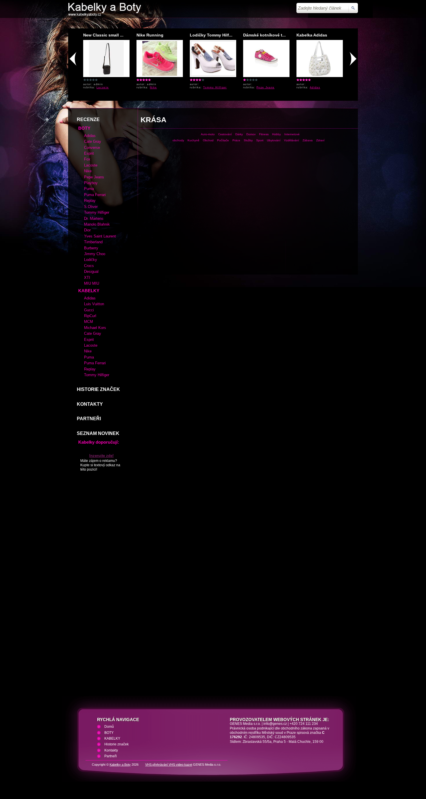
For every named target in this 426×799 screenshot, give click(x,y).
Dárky (239, 134)
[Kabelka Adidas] (320, 75)
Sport (259, 140)
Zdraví (320, 140)
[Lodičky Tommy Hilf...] (216, 75)
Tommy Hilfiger (215, 87)
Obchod (208, 140)
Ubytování (274, 140)
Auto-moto (208, 134)
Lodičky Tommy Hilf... (211, 35)
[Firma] (104, 15)
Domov (251, 134)
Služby (248, 140)
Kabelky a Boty (120, 764)
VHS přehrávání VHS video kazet (168, 764)
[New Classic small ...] (106, 75)
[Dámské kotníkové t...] (266, 75)
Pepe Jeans (265, 87)
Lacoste (103, 87)
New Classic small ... (103, 35)
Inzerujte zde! (101, 456)
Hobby (276, 134)
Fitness (264, 134)
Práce (236, 140)
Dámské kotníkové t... (264, 35)
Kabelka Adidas (311, 35)
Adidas (315, 87)
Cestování (225, 134)
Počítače (223, 140)
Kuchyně (193, 140)
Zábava (308, 140)
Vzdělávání (291, 140)
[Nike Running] (159, 75)
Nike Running (149, 35)
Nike (153, 87)
